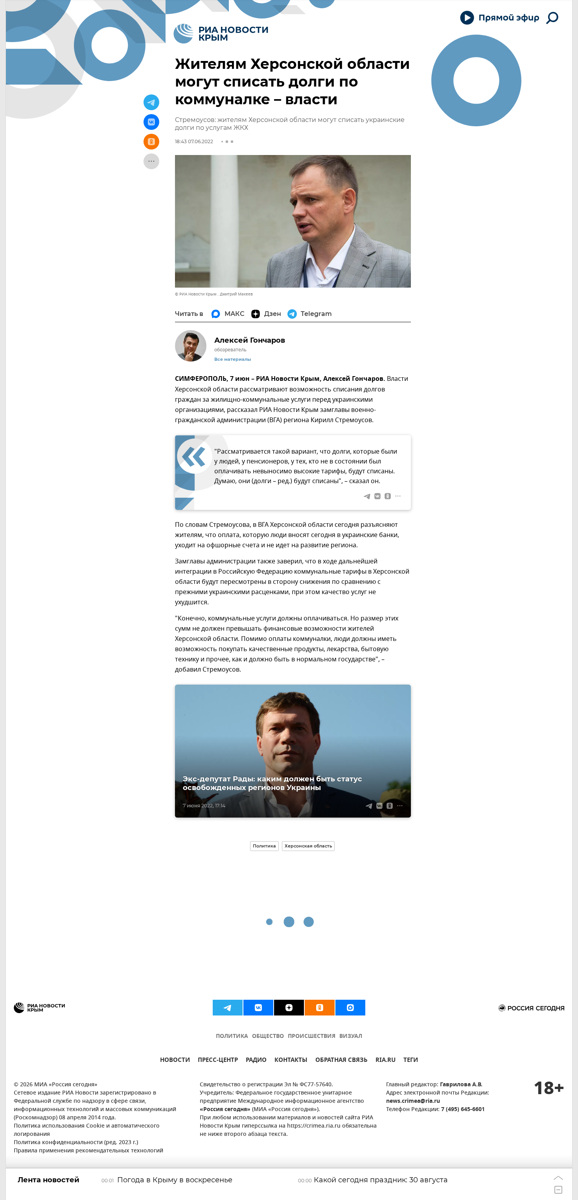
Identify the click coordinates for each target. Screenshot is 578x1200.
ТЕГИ (410, 1060)
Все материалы (232, 359)
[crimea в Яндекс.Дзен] (289, 1007)
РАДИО (256, 1060)
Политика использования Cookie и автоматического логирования (87, 1130)
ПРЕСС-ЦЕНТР (218, 1060)
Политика (264, 846)
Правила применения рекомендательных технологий (88, 1151)
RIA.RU (386, 1060)
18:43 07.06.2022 (194, 141)
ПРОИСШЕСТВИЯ (311, 1036)
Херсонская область (308, 846)
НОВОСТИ (175, 1060)
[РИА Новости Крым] (221, 33)
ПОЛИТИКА (232, 1036)
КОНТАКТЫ (290, 1060)
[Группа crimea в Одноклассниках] (320, 1007)
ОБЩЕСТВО (268, 1036)
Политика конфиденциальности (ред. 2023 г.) (76, 1142)
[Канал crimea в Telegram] (228, 1007)
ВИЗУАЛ (350, 1036)
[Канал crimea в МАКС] (350, 1007)
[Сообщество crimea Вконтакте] (258, 1007)
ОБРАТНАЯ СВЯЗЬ (341, 1060)
